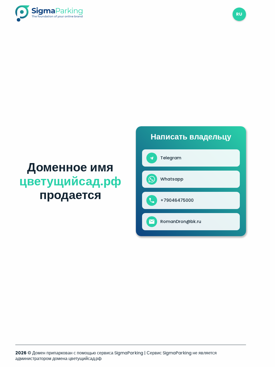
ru (239, 14)
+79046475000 (177, 200)
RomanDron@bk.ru (180, 221)
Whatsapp (171, 179)
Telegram (170, 158)
